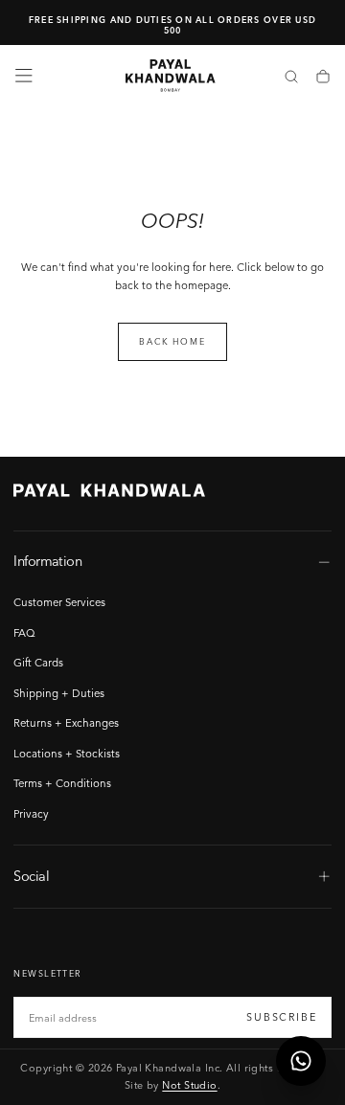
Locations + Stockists (66, 753)
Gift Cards (38, 662)
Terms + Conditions (62, 783)
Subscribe (281, 1017)
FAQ (24, 633)
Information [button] (47, 561)
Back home (172, 341)
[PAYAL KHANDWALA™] (109, 490)
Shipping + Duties (58, 693)
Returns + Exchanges (66, 723)
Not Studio (189, 1085)
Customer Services (59, 602)
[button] (23, 75)
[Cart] (323, 77)
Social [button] (31, 876)
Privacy (31, 814)
